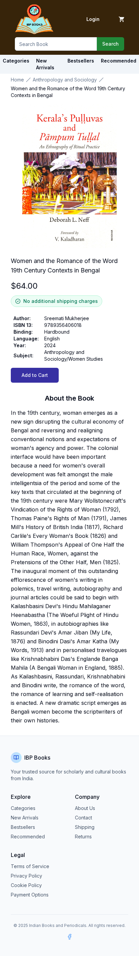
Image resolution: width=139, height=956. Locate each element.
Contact (83, 817)
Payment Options (30, 895)
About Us (85, 808)
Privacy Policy (26, 876)
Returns (83, 836)
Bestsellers (23, 827)
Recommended (28, 836)
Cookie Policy (26, 885)
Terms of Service (30, 866)
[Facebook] (69, 937)
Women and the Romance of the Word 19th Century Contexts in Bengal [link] (68, 92)
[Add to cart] (121, 19)
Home (17, 79)
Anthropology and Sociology (65, 79)
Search (110, 44)
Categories (16, 61)
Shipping (84, 827)
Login (93, 19)
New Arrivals (24, 817)
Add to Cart (35, 375)
